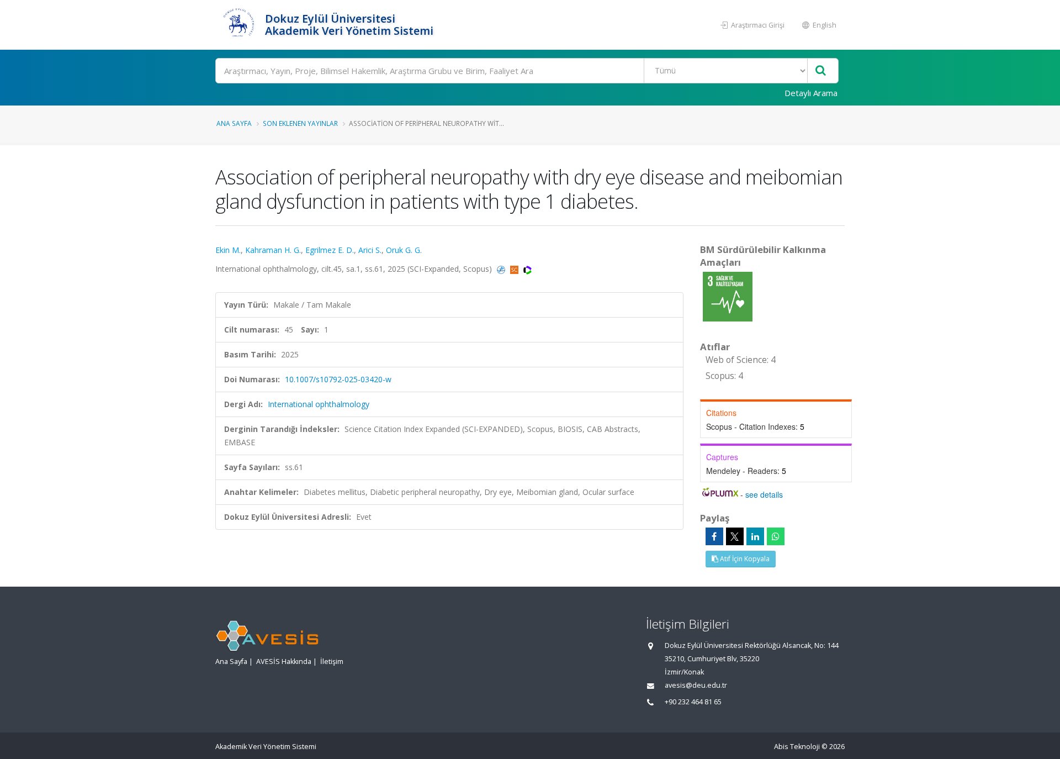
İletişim (331, 661)
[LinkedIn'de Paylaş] (755, 536)
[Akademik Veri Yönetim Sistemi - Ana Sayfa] (238, 25)
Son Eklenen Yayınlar (300, 123)
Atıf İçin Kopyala (744, 558)
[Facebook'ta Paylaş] (714, 536)
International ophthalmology (318, 404)
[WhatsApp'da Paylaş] (776, 536)
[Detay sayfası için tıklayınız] (727, 296)
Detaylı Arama (811, 92)
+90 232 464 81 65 (693, 702)
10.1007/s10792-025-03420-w (338, 379)
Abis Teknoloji (797, 746)
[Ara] (820, 71)
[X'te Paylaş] (735, 536)
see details (764, 494)
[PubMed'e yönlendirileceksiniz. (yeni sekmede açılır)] (502, 268)
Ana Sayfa (234, 123)
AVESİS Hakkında (283, 661)
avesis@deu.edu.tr (696, 685)
